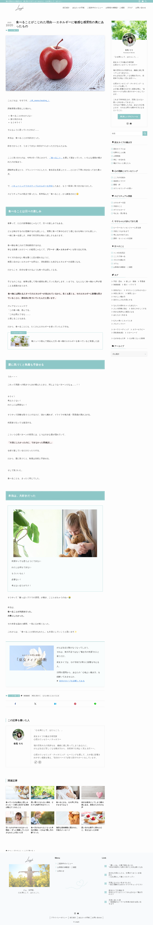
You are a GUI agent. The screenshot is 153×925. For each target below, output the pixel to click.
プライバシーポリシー (59, 917)
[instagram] (139, 1)
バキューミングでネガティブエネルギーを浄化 (32, 186)
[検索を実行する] (144, 133)
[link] (35, 762)
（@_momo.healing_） (39, 101)
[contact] (142, 1)
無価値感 (27, 696)
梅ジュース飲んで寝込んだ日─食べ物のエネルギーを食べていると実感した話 (65, 341)
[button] (15, 704)
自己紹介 (73, 917)
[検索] (145, 1)
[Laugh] (19, 8)
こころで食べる (13, 30)
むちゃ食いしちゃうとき (51, 696)
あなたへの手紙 (84, 917)
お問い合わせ (97, 917)
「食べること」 (56, 158)
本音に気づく (36, 696)
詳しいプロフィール (130, 117)
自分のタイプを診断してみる (72, 681)
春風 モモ (18, 743)
